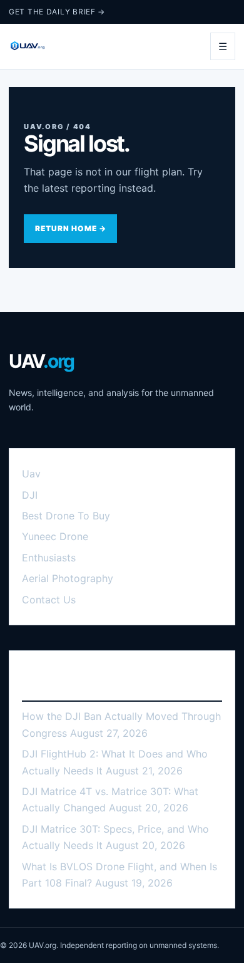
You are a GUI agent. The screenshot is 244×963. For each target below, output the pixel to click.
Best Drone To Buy (66, 515)
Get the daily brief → (57, 11)
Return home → (70, 228)
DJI (30, 495)
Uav (31, 473)
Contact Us (49, 599)
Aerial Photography (67, 578)
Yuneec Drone (55, 536)
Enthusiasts (49, 557)
